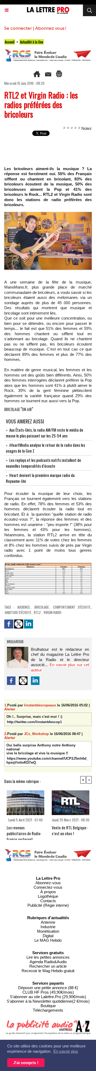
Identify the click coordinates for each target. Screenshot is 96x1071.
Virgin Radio (52, 612)
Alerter (9, 709)
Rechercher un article (48, 966)
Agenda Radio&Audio (48, 961)
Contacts (48, 901)
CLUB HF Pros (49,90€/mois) (48, 992)
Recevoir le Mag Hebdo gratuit (48, 970)
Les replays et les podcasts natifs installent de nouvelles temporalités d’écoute (43, 463)
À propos (48, 891)
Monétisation (48, 931)
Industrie (48, 926)
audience (23, 607)
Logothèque (48, 896)
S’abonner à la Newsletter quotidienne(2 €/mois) (48, 1001)
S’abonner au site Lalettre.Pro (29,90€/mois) (48, 996)
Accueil (9, 42)
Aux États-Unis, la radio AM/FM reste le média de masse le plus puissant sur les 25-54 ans (44, 433)
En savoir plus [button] (65, 1051)
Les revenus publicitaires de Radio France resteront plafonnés (24, 831)
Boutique (48, 1005)
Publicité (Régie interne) (48, 905)
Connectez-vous (48, 887)
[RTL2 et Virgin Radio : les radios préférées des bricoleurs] (48, 214)
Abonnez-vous (48, 882)
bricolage (41, 607)
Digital (48, 935)
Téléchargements (48, 1010)
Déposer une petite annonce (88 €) (48, 987)
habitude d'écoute (18, 612)
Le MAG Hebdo (48, 940)
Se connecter (18, 28)
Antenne (48, 922)
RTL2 (37, 612)
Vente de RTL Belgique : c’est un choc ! (70, 830)
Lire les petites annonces (48, 957)
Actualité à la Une (31, 42)
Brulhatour (15, 642)
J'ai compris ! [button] (25, 1062)
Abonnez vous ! (50, 28)
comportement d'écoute (71, 607)
